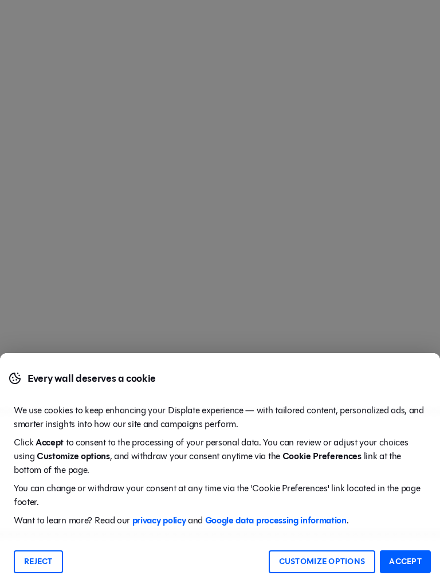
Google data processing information (276, 520)
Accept (405, 561)
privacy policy (159, 520)
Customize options (322, 561)
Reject (38, 561)
